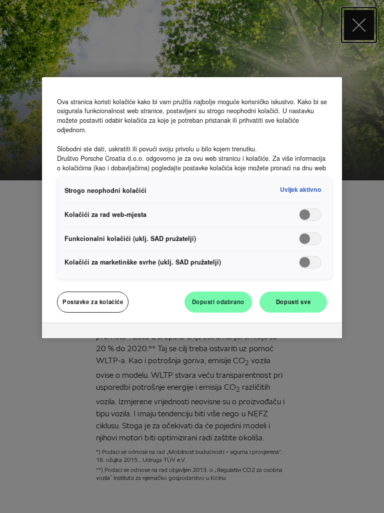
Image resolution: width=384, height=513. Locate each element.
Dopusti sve (293, 302)
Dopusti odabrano (218, 302)
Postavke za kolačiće (92, 302)
